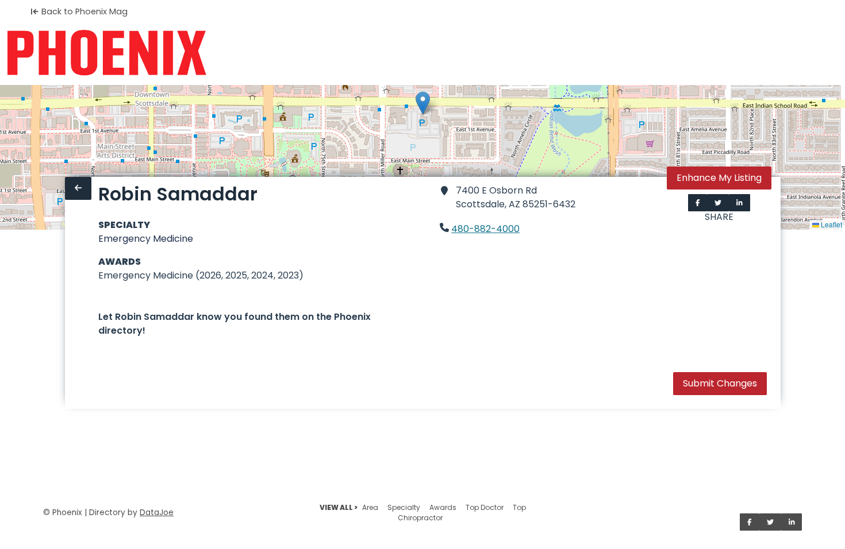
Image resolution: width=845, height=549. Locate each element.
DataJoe (157, 512)
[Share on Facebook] (698, 202)
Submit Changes (720, 383)
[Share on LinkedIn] (739, 202)
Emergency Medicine (145, 238)
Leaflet (830, 224)
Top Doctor (485, 507)
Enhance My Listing (719, 177)
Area (370, 507)
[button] (423, 103)
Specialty (403, 507)
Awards (442, 507)
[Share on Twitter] (718, 202)
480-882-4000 (485, 228)
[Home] (106, 53)
